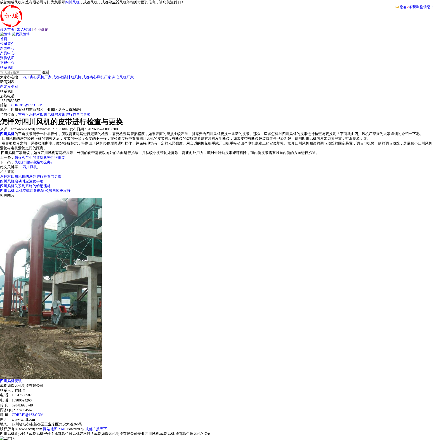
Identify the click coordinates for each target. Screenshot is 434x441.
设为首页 (7, 29)
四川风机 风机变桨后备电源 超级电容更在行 (35, 191)
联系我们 (7, 67)
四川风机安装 (11, 381)
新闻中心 (7, 48)
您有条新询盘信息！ (417, 7)
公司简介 (7, 44)
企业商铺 (41, 29)
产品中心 (7, 53)
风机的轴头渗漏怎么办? (33, 162)
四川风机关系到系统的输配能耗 (25, 186)
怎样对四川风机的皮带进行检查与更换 (60, 114)
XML (62, 429)
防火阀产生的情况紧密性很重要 (39, 157)
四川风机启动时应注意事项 (21, 181)
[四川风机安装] (51, 377)
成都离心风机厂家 (96, 77)
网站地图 (50, 429)
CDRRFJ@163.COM (26, 105)
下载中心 (7, 63)
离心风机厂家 (123, 77)
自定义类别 (9, 87)
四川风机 (72, 2)
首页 (3, 39)
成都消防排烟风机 (66, 77)
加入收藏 (24, 29)
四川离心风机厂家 (37, 77)
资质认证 (7, 58)
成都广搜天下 (95, 429)
